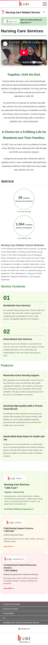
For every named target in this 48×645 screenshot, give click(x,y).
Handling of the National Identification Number (21, 623)
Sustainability (8, 613)
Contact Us (25, 629)
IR (4, 618)
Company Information (11, 604)
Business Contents (10, 609)
